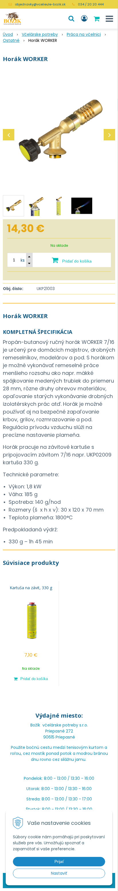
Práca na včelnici (84, 34)
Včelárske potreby (40, 34)
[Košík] (97, 18)
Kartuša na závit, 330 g (31, 587)
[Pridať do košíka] (31, 678)
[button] (71, 18)
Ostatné (11, 40)
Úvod (8, 34)
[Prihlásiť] (84, 18)
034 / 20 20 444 (91, 4)
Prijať (59, 861)
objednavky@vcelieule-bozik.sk (40, 4)
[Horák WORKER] (59, 132)
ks (23, 260)
